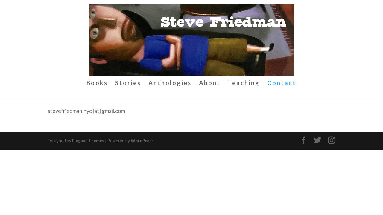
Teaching (244, 83)
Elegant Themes (88, 140)
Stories (128, 83)
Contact (281, 83)
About (210, 83)
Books (97, 83)
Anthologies (170, 83)
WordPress (142, 140)
